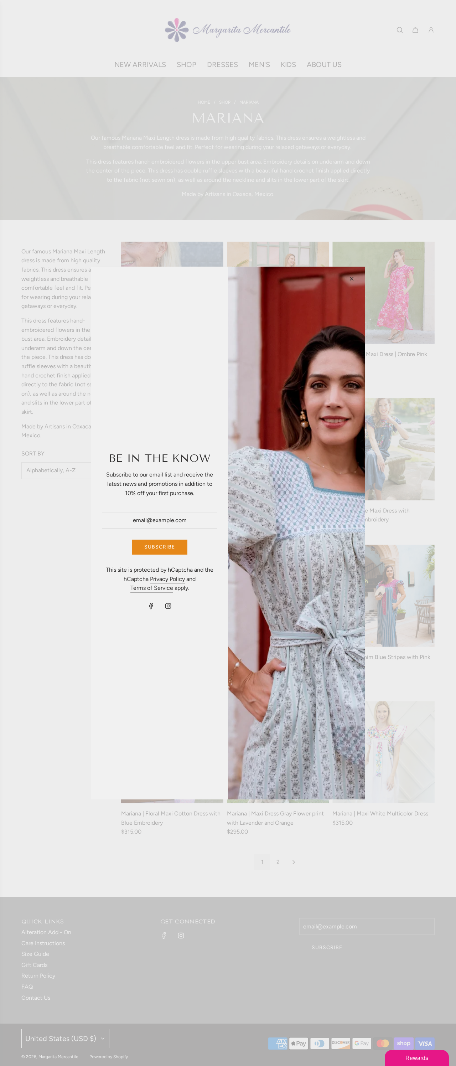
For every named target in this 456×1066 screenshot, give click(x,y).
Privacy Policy (167, 579)
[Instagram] (168, 606)
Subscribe (159, 547)
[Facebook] (151, 606)
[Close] (351, 279)
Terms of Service (151, 588)
